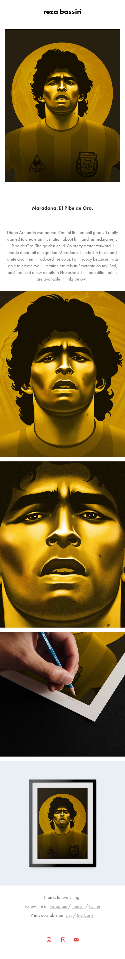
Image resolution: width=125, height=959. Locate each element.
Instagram (58, 906)
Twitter (94, 906)
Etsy (68, 915)
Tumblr (78, 906)
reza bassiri (62, 11)
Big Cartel (86, 915)
